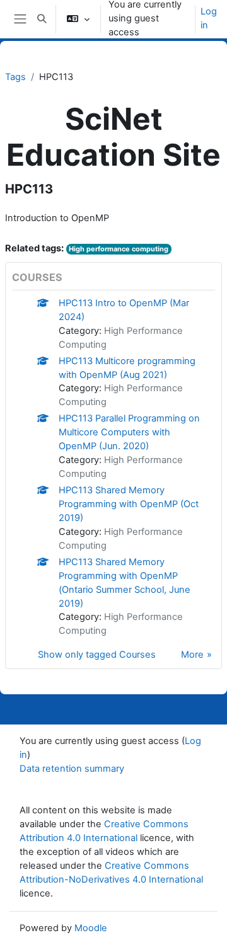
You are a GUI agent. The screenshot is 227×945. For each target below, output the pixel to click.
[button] (41, 19)
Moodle (90, 928)
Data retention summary (72, 768)
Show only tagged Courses (97, 654)
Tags (15, 77)
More (192, 654)
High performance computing (118, 248)
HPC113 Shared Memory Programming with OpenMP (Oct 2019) (129, 504)
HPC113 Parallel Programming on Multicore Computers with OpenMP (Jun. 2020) (129, 432)
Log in (209, 18)
